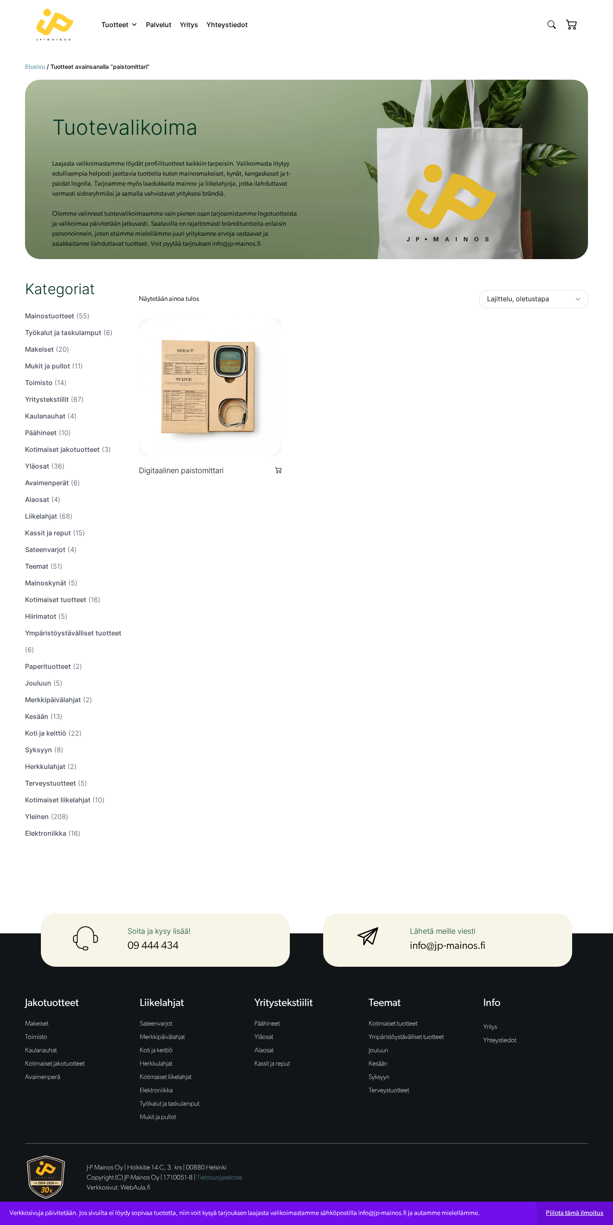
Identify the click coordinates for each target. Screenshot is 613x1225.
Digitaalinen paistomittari (181, 470)
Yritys (189, 24)
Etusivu (35, 66)
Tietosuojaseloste (219, 1178)
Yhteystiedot (227, 24)
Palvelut (158, 24)
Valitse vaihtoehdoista (275, 470)
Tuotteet (114, 24)
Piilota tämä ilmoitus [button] (574, 1213)
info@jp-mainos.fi (447, 946)
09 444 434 (153, 946)
